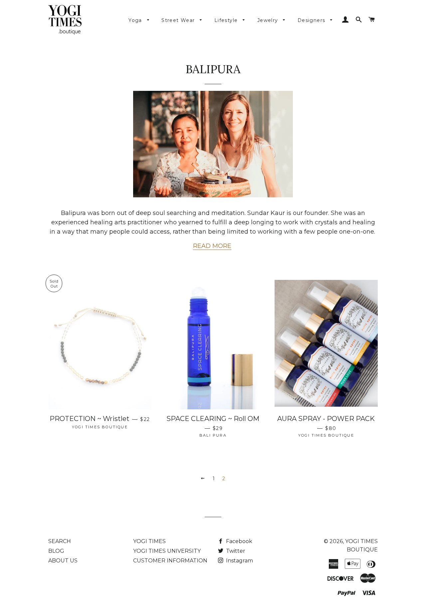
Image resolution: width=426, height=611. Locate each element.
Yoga (136, 20)
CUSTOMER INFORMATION (170, 560)
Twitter (235, 551)
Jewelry (268, 20)
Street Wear (179, 20)
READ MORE (212, 246)
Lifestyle (227, 20)
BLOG (56, 551)
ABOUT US (63, 560)
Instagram (239, 560)
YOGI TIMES (149, 541)
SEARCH (59, 541)
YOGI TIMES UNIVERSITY (167, 551)
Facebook (238, 541)
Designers (312, 20)
